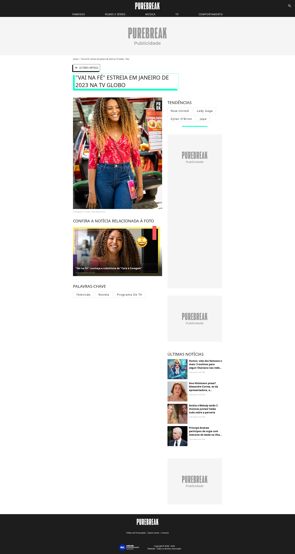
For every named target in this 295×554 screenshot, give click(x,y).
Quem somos (153, 533)
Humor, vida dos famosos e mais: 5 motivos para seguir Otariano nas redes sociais (205, 366)
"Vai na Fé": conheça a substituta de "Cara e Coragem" (108, 268)
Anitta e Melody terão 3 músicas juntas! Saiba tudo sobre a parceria (203, 409)
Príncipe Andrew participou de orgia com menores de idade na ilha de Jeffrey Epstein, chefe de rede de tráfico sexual (205, 434)
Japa (203, 119)
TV (177, 14)
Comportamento (211, 14)
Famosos (78, 14)
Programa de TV (129, 294)
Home (75, 59)
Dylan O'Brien (181, 119)
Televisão (83, 294)
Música (150, 14)
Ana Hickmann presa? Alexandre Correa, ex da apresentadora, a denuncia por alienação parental (203, 390)
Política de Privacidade (136, 533)
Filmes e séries (115, 14)
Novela (103, 294)
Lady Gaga (205, 111)
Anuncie (165, 533)
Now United (180, 111)
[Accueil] (147, 5)
